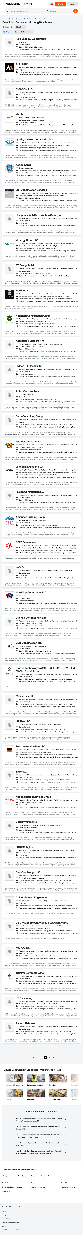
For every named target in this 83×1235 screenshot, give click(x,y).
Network (27, 4)
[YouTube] (19, 1206)
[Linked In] (2, 1207)
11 (41, 1057)
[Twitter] (10, 1207)
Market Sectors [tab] (22, 1176)
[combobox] (61, 11)
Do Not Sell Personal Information (10, 1222)
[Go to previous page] (26, 1057)
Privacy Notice (6, 1215)
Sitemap (4, 1226)
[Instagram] (14, 1207)
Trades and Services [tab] (37, 1176)
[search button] (75, 11)
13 (49, 1057)
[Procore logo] (12, 4)
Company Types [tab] (8, 1176)
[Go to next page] (57, 1057)
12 (45, 1057)
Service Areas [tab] (52, 1176)
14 (53, 1057)
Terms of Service (6, 1219)
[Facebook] (6, 1207)
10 (37, 1057)
